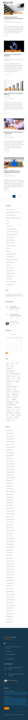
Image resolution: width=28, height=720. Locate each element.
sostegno (8, 420)
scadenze (16, 417)
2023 (8, 365)
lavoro (18, 409)
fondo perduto (17, 407)
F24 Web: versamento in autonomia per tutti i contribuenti (13, 17)
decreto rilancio (15, 394)
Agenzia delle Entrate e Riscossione (14, 218)
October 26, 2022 (6, 96)
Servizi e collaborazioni (11, 281)
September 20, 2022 (7, 135)
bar (18, 376)
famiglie (17, 402)
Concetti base (9, 226)
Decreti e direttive (17, 51)
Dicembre (9, 469)
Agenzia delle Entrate (19, 22)
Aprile (8, 458)
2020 (8, 363)
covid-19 (8, 391)
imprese (8, 409)
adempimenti (9, 368)
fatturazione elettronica (11, 404)
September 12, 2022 (7, 174)
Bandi (7, 223)
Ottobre (9, 444)
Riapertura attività (10, 273)
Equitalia (8, 251)
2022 (17, 363)
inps (13, 409)
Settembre (9, 447)
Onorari (8, 265)
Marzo (8, 430)
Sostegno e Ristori (10, 284)
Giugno (9, 436)
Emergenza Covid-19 (11, 245)
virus (14, 420)
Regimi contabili (10, 270)
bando (13, 376)
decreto (8, 394)
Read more (7, 35)
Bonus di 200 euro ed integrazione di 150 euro (13, 93)
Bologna (8, 378)
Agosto (9, 433)
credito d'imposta (16, 391)
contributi (17, 381)
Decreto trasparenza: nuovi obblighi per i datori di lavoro (12, 171)
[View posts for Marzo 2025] (7, 334)
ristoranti (18, 415)
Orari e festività (9, 267)
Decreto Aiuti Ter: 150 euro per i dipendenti (12, 55)
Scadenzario (9, 279)
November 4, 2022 (7, 57)
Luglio (8, 450)
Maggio (9, 455)
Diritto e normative (10, 243)
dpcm (8, 399)
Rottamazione (9, 276)
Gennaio (9, 466)
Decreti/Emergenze (10, 240)
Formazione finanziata (11, 254)
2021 (12, 363)
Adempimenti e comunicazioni (12, 13)
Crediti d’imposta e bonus (19, 59)
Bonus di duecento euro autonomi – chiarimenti (13, 132)
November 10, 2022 (7, 20)
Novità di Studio (9, 262)
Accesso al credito (10, 209)
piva (7, 415)
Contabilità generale (10, 229)
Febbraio (9, 439)
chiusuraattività (10, 381)
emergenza (14, 399)
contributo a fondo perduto (12, 386)
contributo (9, 384)
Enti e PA (8, 248)
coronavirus (9, 389)
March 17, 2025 (12, 309)
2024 (12, 365)
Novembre (9, 441)
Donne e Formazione (14, 322)
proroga (12, 415)
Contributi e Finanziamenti (11, 50)
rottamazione (9, 417)
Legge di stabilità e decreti (12, 259)
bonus (13, 378)
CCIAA (19, 378)
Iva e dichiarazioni (10, 256)
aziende (8, 376)
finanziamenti (9, 407)
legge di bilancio (10, 412)
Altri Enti (8, 220)
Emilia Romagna (10, 402)
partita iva (18, 412)
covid (15, 389)
